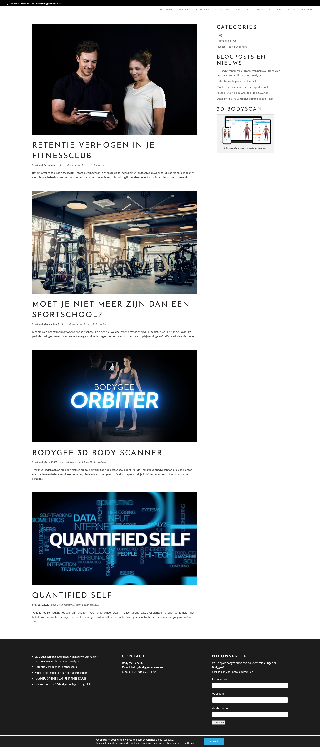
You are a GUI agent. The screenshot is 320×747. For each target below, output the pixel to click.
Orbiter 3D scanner (193, 10)
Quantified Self (72, 596)
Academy (307, 10)
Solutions (222, 10)
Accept (214, 741)
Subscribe (219, 722)
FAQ (280, 10)
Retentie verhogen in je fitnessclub (238, 81)
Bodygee (166, 10)
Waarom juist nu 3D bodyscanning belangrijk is (245, 98)
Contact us (263, 10)
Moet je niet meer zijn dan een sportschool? (243, 87)
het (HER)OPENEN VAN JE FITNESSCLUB (242, 92)
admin (38, 164)
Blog (291, 10)
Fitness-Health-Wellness (94, 164)
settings (189, 742)
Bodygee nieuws (72, 164)
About (240, 10)
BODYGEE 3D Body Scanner (97, 453)
